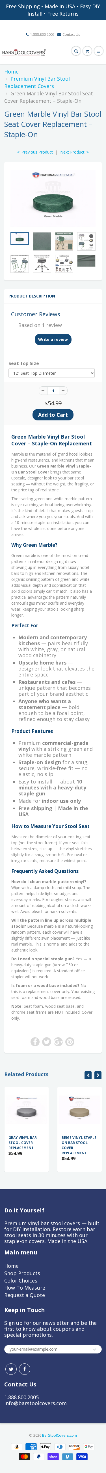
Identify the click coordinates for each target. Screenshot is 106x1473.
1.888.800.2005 (42, 34)
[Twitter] (11, 1369)
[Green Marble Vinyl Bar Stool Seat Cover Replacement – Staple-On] (53, 198)
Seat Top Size (23, 363)
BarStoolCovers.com (59, 1435)
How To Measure (24, 1287)
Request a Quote (24, 1295)
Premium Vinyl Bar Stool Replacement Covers (37, 82)
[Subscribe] (95, 1349)
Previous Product (36, 152)
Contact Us (71, 34)
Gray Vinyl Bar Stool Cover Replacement (22, 1142)
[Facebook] (24, 1369)
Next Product (73, 152)
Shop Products (22, 1273)
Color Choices (20, 1280)
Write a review (53, 339)
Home (11, 71)
